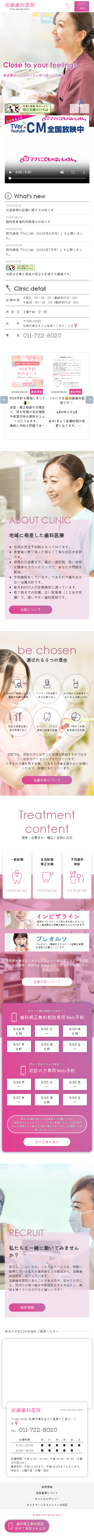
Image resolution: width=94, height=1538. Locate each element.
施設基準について (47, 1493)
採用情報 (27, 1307)
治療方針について (47, 780)
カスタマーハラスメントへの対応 (47, 1505)
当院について (30, 609)
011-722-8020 (42, 335)
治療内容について (47, 981)
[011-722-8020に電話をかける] (68, 6)
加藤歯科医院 (20, 5)
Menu (81, 8)
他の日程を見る (47, 1141)
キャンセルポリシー (47, 1499)
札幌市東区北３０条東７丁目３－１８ (48, 325)
